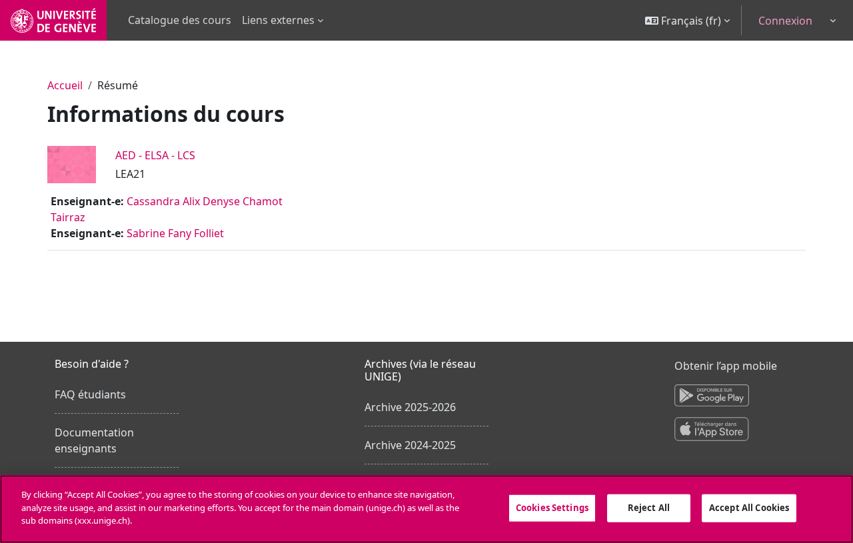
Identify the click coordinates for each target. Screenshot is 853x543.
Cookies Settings (552, 508)
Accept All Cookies (749, 508)
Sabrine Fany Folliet (175, 233)
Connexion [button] (785, 20)
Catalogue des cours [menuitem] (179, 20)
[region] (426, 509)
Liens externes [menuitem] (278, 20)
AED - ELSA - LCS (155, 155)
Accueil (65, 85)
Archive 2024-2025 (410, 445)
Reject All (649, 508)
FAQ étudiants (90, 394)
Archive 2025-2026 (410, 407)
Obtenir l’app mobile (725, 365)
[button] (687, 20)
